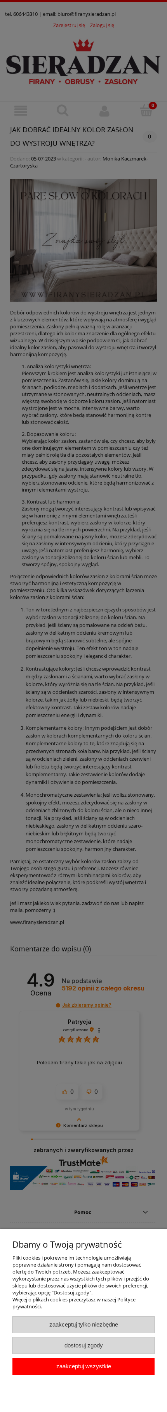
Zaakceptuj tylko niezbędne (83, 1324)
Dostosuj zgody (83, 1345)
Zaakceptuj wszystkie (83, 1366)
